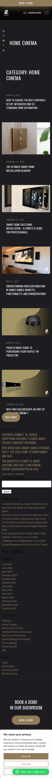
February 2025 (9, 575)
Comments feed (10, 670)
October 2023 (9, 582)
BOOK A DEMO (26, 3)
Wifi (4, 650)
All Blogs (6, 620)
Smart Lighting (9, 642)
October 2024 (9, 579)
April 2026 (7, 571)
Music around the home (14, 635)
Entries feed (8, 666)
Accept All (26, 756)
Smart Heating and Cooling (16, 639)
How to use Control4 (12, 628)
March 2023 (8, 597)
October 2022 (9, 608)
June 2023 (7, 586)
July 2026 (7, 564)
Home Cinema (9, 624)
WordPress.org (9, 673)
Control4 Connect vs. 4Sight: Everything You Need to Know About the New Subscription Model (24, 507)
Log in (5, 662)
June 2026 (7, 568)
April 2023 (7, 593)
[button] (30, 772)
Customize (26, 764)
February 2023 (9, 601)
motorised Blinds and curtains (17, 631)
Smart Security (9, 646)
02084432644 (32, 12)
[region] (26, 754)
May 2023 (7, 590)
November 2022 (10, 604)
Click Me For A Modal (13, 474)
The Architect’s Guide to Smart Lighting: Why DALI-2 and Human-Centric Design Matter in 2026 (25, 526)
